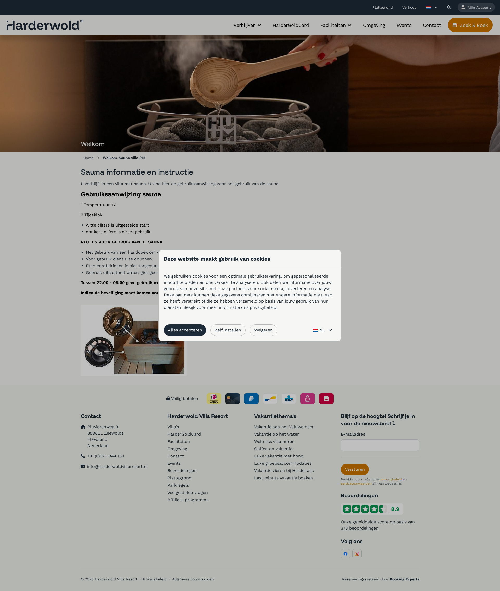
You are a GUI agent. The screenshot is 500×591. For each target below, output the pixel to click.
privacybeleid (263, 307)
